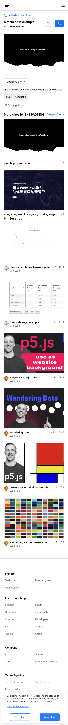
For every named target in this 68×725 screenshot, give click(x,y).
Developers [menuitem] (41, 619)
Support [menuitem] (9, 605)
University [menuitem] (10, 612)
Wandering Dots (19, 432)
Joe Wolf (15, 271)
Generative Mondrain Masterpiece (30, 487)
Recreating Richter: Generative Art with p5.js (30, 542)
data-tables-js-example (24, 322)
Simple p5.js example (17, 163)
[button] (48, 23)
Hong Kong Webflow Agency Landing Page (29, 214)
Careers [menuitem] (9, 661)
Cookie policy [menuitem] (43, 682)
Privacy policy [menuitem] (12, 689)
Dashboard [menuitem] (11, 580)
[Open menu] (63, 5)
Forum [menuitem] (38, 605)
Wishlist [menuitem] (39, 626)
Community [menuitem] (41, 612)
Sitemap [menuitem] (40, 654)
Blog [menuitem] (7, 626)
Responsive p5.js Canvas (25, 377)
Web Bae (15, 381)
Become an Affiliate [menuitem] (46, 661)
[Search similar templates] (59, 23)
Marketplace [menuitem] (12, 587)
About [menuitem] (8, 654)
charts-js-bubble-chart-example (30, 267)
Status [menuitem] (38, 634)
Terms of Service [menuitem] (14, 682)
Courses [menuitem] (9, 619)
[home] (6, 6)
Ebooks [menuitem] (9, 634)
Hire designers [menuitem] (43, 580)
